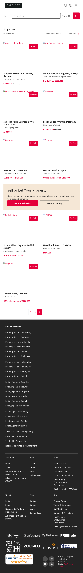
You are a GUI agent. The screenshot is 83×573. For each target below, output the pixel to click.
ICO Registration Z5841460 (65, 489)
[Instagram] (51, 558)
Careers (33, 467)
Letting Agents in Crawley (16, 386)
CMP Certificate (60, 471)
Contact (33, 463)
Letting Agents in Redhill (16, 401)
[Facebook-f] (45, 558)
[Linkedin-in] (51, 564)
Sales (7, 467)
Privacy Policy (59, 463)
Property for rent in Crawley (17, 337)
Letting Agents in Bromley (17, 382)
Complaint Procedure (63, 475)
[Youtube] (45, 564)
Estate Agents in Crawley (16, 416)
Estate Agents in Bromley (16, 411)
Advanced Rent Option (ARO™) (19, 431)
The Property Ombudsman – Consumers (60, 482)
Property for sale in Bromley (18, 362)
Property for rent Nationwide (18, 356)
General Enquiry (54, 203)
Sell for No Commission (16, 441)
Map (72, 34)
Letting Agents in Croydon (17, 391)
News (32, 471)
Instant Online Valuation (16, 436)
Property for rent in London (17, 346)
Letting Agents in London (16, 396)
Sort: (48, 34)
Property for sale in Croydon (18, 371)
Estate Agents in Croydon (16, 421)
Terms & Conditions (62, 467)
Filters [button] (64, 16)
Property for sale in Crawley (17, 366)
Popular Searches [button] (13, 326)
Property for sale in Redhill (17, 376)
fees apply (16, 84)
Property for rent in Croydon (18, 342)
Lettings (9, 463)
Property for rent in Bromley (18, 332)
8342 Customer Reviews (25, 558)
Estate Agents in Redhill (16, 425)
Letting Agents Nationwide (17, 405)
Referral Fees (35, 475)
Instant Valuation (22, 203)
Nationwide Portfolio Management (21, 445)
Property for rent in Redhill (17, 351)
